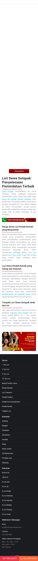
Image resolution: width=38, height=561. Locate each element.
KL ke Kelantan (7, 496)
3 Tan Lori (5, 369)
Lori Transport (7, 392)
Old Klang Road (7, 453)
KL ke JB (5, 486)
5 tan (24, 255)
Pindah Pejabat (7, 397)
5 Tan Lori (5, 374)
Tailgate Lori (6, 411)
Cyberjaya (5, 430)
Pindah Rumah (7, 406)
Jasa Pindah (7, 191)
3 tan (19, 255)
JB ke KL (5, 477)
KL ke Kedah (6, 491)
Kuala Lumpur (7, 449)
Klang (4, 444)
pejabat (28, 199)
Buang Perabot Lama (9, 383)
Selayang (5, 463)
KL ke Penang (7, 510)
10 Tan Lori (6, 379)
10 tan (33, 255)
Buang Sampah (7, 388)
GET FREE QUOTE (10, 558)
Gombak (5, 439)
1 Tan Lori (5, 365)
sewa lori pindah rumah (12, 199)
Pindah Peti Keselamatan (11, 402)
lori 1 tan (12, 255)
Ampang (5, 421)
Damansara (6, 435)
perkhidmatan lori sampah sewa (16, 294)
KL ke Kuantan (7, 500)
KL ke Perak (6, 514)
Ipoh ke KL (6, 473)
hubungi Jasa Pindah (19, 313)
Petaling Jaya (7, 458)
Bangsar (5, 426)
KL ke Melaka (7, 505)
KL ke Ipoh (6, 482)
